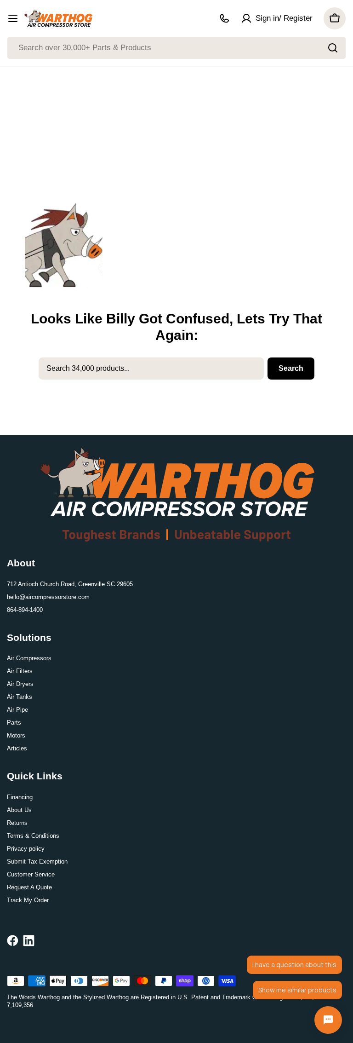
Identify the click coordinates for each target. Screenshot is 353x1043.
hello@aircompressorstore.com (48, 597)
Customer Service (31, 874)
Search (291, 368)
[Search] (332, 47)
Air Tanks (19, 696)
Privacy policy (26, 848)
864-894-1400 (25, 609)
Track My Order (28, 900)
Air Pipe (17, 709)
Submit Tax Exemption (37, 861)
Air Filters (20, 671)
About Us (19, 810)
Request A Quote (29, 887)
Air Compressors (29, 658)
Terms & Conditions (33, 835)
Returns (17, 822)
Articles (17, 748)
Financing (20, 797)
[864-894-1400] (224, 18)
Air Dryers (20, 683)
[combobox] (176, 48)
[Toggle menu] (12, 18)
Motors (16, 735)
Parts (14, 722)
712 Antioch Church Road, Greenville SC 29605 (70, 584)
